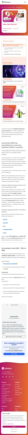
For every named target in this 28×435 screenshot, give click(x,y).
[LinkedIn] (3, 376)
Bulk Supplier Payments (7, 398)
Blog (5, 7)
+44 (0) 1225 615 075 (6, 372)
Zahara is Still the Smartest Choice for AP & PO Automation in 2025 (13, 48)
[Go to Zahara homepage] (6, 368)
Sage (3, 279)
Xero (16, 408)
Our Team (17, 386)
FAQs (3, 410)
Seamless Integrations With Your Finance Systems (12, 52)
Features (4, 402)
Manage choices (14, 429)
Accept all (14, 426)
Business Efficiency (11, 7)
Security (17, 390)
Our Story (17, 384)
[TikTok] (6, 376)
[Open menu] (25, 2)
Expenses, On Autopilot (7, 400)
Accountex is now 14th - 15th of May (12, 54)
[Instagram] (9, 376)
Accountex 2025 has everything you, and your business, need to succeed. (13, 45)
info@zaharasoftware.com (8, 373)
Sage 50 (17, 410)
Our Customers (18, 388)
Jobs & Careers (18, 392)
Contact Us (17, 394)
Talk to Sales (14, 354)
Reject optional (14, 431)
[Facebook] (12, 376)
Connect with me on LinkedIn (15, 336)
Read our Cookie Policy (7, 424)
